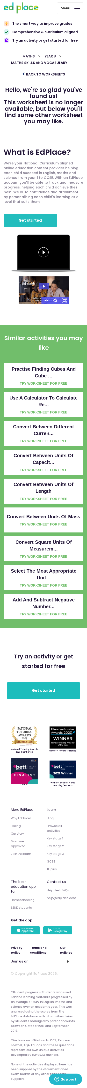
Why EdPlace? (21, 818)
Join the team (21, 854)
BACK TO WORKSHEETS (45, 74)
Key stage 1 (55, 838)
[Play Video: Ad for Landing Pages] (44, 286)
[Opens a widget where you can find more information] (65, 1080)
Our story (17, 834)
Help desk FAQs (58, 890)
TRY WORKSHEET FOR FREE (43, 383)
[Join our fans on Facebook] (68, 961)
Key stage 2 (55, 846)
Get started (30, 220)
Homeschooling (23, 900)
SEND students (21, 908)
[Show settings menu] (55, 300)
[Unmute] (46, 300)
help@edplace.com (61, 898)
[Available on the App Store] (26, 930)
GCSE (51, 861)
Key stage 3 (55, 854)
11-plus (52, 869)
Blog (50, 818)
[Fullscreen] (64, 300)
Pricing (16, 826)
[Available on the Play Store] (58, 930)
